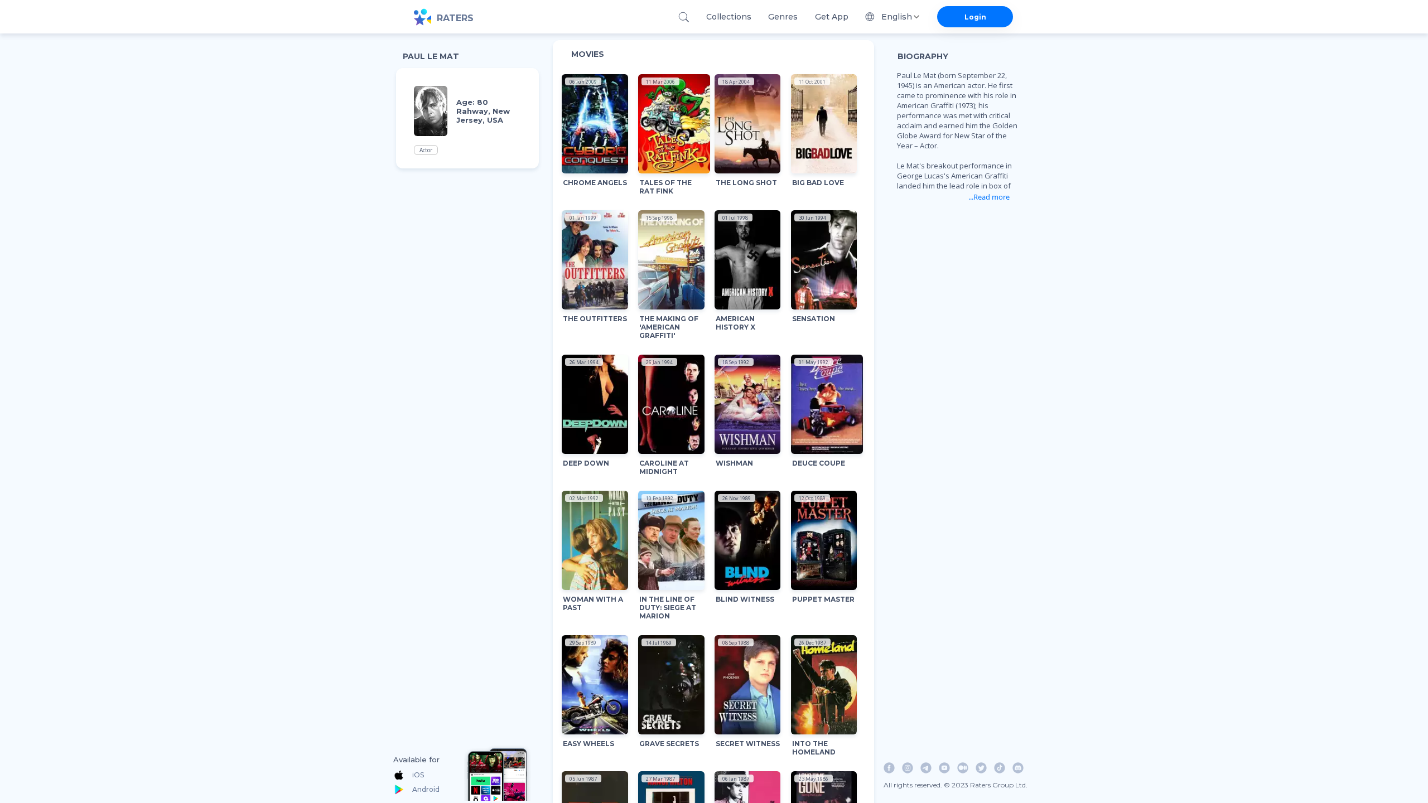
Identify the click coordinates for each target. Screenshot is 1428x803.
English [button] (896, 17)
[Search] (683, 17)
